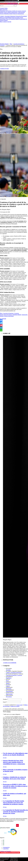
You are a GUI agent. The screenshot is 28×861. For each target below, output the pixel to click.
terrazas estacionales (9, 316)
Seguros (2, 13)
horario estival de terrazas (6, 314)
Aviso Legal (19, 705)
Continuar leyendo (4, 68)
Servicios (5, 9)
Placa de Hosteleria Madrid (12, 19)
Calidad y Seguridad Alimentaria (7, 16)
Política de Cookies (4, 857)
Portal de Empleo (16, 17)
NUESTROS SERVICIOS (11, 0)
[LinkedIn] (14, 328)
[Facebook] (14, 320)
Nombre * (5, 699)
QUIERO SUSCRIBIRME (9, 662)
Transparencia (6, 847)
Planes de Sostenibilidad (5, 17)
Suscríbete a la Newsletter (10, 852)
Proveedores (24, 16)
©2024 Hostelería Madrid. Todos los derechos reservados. (14, 859)
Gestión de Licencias (17, 11)
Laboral (9, 12)
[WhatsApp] (14, 330)
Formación (18, 16)
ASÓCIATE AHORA (12, 3)
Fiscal (5, 12)
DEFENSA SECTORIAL (10, 2)
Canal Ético (6, 848)
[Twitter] (14, 323)
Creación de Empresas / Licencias (11, 313)
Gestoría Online (4, 8)
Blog (1, 21)
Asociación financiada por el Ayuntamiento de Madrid (4, 859)
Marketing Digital (8, 13)
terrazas (2, 316)
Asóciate (9, 21)
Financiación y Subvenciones (18, 12)
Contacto (5, 21)
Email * (5, 702)
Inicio (1, 9)
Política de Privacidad (5, 855)
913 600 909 (3, 318)
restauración (24, 314)
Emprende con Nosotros (5, 11)
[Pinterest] (14, 325)
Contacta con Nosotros (5, 851)
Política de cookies (15, 706)
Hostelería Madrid (4, 43)
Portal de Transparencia (18, 13)
